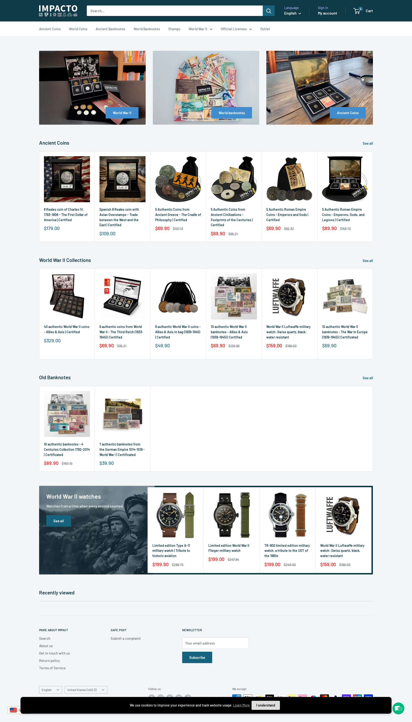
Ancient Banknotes (110, 29)
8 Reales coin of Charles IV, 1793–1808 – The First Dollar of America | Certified (66, 215)
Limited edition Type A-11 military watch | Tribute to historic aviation (171, 550)
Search (44, 638)
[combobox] (19, 710)
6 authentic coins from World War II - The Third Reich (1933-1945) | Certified (121, 332)
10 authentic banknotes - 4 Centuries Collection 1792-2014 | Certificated (67, 449)
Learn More (241, 705)
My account (327, 13)
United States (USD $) (82, 690)
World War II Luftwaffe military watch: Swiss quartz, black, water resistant (288, 332)
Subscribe (197, 657)
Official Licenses (234, 29)
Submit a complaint (126, 638)
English (47, 690)
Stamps (174, 29)
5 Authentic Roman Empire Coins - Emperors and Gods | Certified (287, 215)
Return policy (49, 660)
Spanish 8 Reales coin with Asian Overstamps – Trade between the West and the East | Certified (119, 217)
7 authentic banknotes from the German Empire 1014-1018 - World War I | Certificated (122, 449)
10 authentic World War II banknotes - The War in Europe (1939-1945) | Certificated (345, 332)
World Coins (78, 29)
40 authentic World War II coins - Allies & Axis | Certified (66, 329)
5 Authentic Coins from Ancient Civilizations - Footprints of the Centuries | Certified (232, 217)
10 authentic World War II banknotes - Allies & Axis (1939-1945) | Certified (229, 332)
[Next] (373, 197)
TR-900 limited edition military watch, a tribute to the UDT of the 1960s (287, 550)
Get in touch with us (54, 653)
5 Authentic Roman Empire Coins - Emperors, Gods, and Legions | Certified (343, 215)
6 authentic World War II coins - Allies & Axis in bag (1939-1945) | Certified (178, 332)
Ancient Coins (50, 29)
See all (368, 143)
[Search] (269, 10)
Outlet (265, 29)
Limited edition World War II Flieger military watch (228, 548)
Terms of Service (52, 668)
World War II (198, 29)
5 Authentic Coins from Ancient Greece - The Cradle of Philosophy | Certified (178, 215)
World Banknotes (147, 29)
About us (46, 646)
